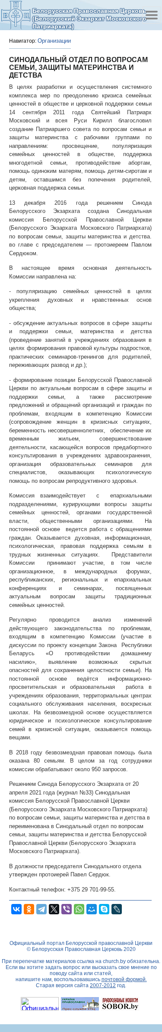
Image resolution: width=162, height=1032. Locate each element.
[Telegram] (41, 909)
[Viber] (66, 909)
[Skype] (104, 909)
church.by (114, 961)
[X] (54, 909)
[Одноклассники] (29, 909)
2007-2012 (103, 985)
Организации (54, 41)
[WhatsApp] (79, 909)
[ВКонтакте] (16, 909)
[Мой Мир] (91, 909)
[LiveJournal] (116, 909)
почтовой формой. (124, 979)
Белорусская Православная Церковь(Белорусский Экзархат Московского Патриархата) (89, 18)
